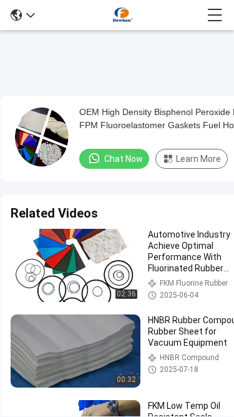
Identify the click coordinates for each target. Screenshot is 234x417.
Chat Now (123, 159)
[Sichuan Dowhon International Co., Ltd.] (121, 15)
